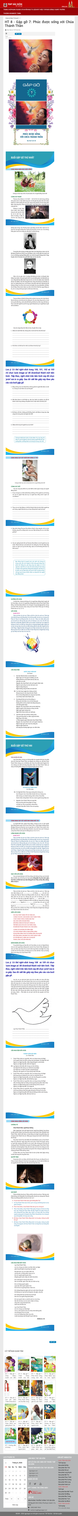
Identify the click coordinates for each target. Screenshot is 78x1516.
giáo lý (20, 9)
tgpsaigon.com (33, 1473)
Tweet (18, 33)
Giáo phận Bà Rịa (63, 1465)
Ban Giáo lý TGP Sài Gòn (13, 30)
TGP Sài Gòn (62, 1463)
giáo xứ (48, 9)
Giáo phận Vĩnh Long (64, 1482)
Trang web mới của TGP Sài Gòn (40, 1468)
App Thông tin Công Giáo (38, 1488)
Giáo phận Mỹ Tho (63, 1475)
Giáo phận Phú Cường (64, 1479)
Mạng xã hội (33, 1479)
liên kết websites (64, 1457)
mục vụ (54, 9)
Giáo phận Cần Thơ (64, 1467)
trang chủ (7, 9)
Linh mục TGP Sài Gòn (36, 1458)
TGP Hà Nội (61, 1506)
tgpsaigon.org (33, 1475)
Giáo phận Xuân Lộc (64, 1484)
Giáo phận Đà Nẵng (64, 1494)
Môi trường (61, 9)
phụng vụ (14, 9)
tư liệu (33, 9)
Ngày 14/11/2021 (8, 37)
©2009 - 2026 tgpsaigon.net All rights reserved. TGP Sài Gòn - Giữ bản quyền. (39, 1513)
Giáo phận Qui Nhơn (64, 1501)
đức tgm (16, 13)
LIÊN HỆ (30, 1497)
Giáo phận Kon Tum (64, 1499)
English (64, 6)
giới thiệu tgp (41, 9)
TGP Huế (61, 1489)
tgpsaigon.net (33, 1471)
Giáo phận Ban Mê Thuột (65, 1491)
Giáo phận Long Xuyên (65, 1472)
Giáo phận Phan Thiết (64, 1477)
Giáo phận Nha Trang (64, 1496)
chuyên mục (27, 9)
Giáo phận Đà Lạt (63, 1470)
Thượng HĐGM (8, 13)
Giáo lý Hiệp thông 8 (12, 18)
